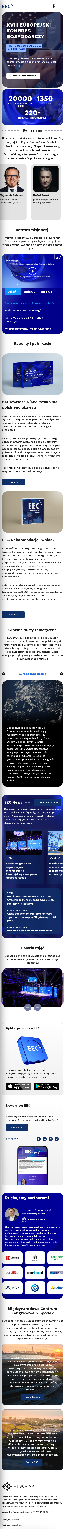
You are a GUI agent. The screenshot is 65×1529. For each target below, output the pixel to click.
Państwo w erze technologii (23, 310)
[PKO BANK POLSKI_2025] (11, 1257)
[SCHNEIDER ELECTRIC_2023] (33, 1257)
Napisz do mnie (37, 1219)
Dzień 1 (13, 292)
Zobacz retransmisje (23, 75)
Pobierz (13, 481)
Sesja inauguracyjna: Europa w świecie (29, 303)
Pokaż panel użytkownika (54, 6)
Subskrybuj (16, 1127)
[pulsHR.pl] (36, 1272)
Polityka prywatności (12, 1525)
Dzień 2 (30, 292)
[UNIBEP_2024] (33, 1287)
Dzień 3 (46, 292)
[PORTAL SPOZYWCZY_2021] (14, 1272)
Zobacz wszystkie (47, 802)
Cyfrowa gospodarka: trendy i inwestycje (24, 319)
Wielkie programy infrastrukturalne (28, 328)
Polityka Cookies (10, 1519)
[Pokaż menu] (60, 6)
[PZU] (11, 1287)
